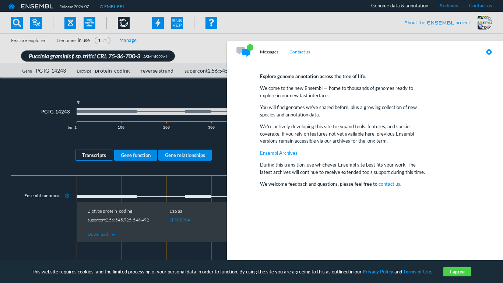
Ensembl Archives (279, 153)
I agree (457, 272)
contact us (389, 184)
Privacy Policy (378, 272)
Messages (269, 52)
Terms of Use (417, 272)
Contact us (299, 52)
